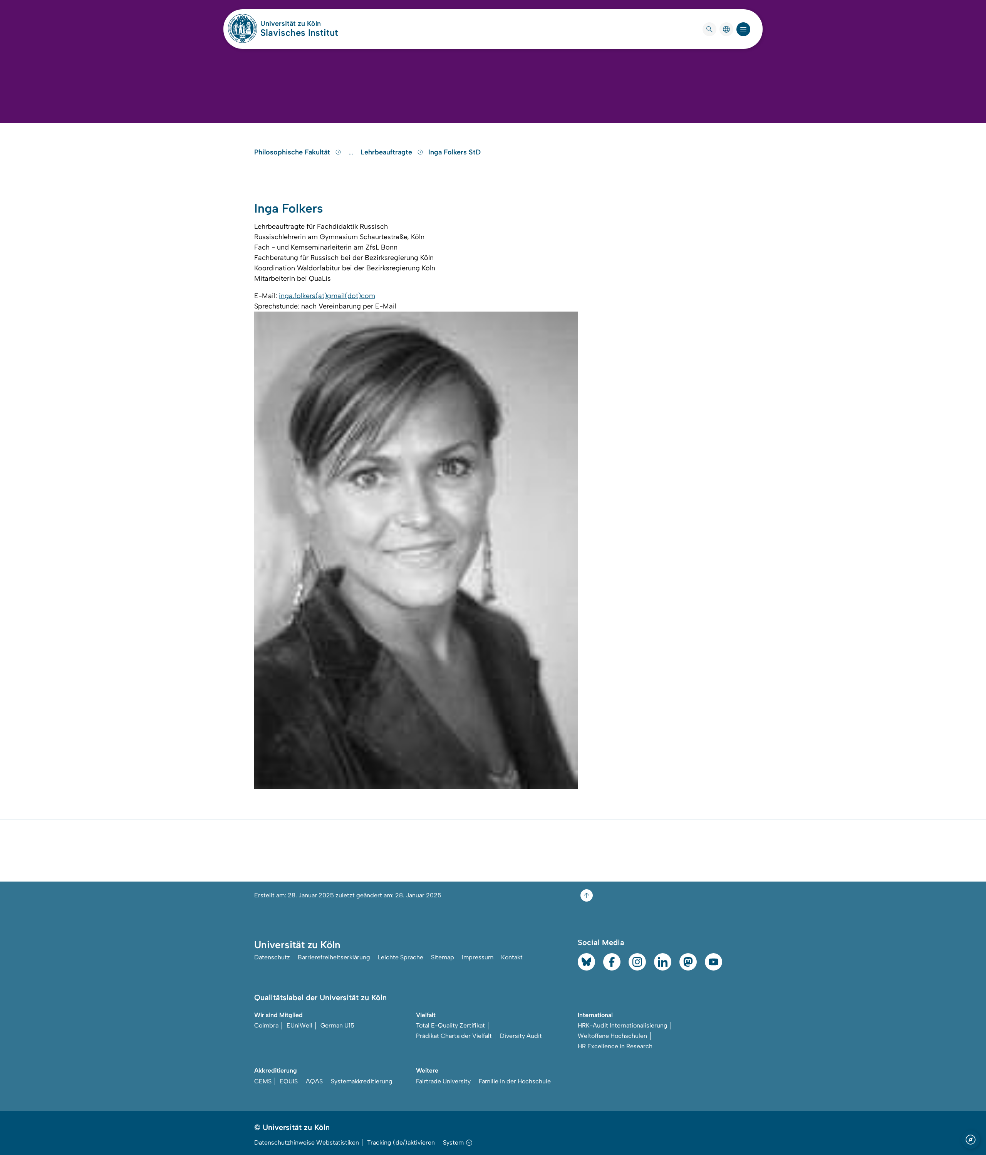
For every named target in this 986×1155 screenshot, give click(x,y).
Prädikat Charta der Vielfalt (454, 1035)
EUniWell (299, 1025)
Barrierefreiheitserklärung (334, 957)
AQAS (314, 1081)
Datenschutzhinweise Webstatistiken (306, 1142)
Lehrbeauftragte (387, 152)
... (351, 152)
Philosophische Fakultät (293, 152)
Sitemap (442, 957)
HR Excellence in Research (615, 1046)
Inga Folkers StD (454, 152)
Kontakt (512, 957)
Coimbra (266, 1025)
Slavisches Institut (299, 32)
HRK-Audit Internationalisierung (622, 1025)
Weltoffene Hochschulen (612, 1035)
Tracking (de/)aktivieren (401, 1142)
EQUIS (289, 1081)
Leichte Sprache (400, 957)
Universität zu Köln (299, 23)
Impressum (477, 957)
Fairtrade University (443, 1081)
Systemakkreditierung (361, 1081)
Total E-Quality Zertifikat (450, 1025)
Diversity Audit (521, 1035)
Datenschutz (272, 957)
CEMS (263, 1081)
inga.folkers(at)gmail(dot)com (327, 296)
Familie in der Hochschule (515, 1081)
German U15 (337, 1025)
